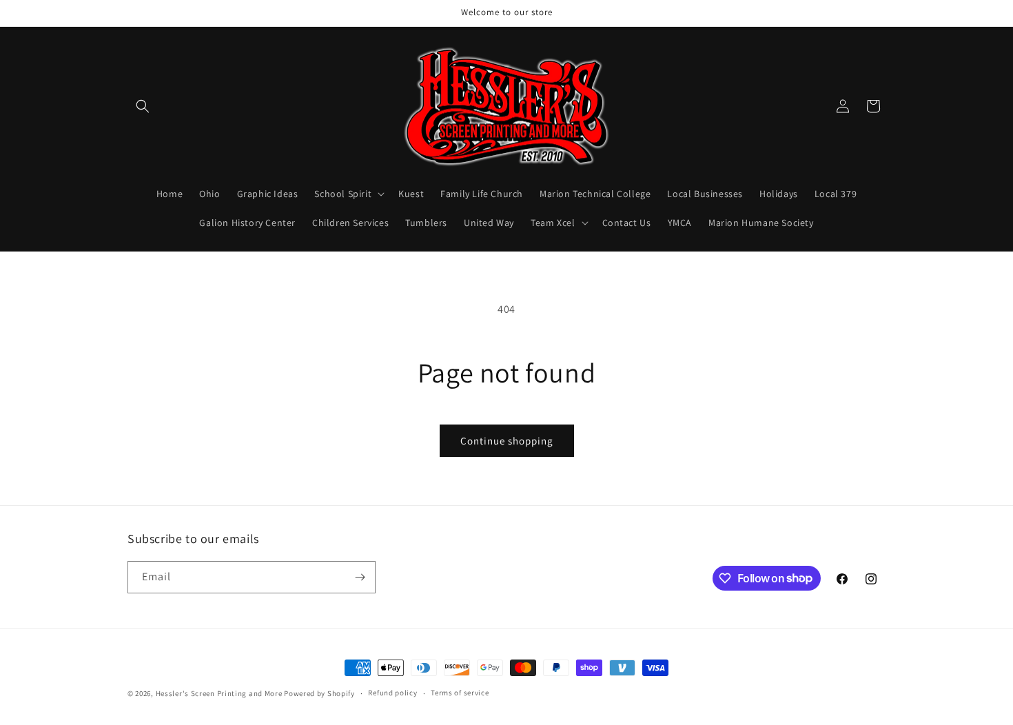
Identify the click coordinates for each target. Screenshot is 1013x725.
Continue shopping (506, 440)
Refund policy (392, 692)
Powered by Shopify (319, 693)
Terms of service (460, 692)
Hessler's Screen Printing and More (219, 693)
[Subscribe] (360, 577)
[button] (142, 106)
